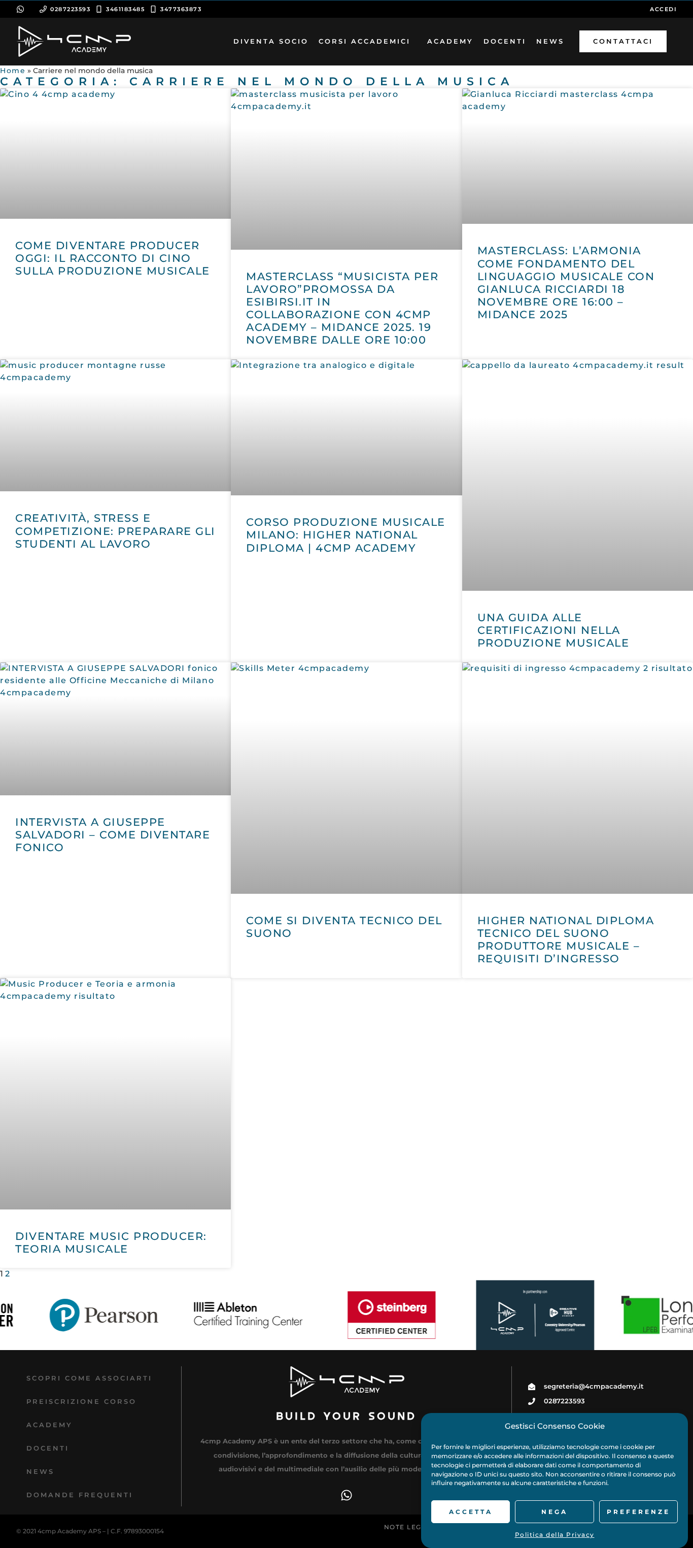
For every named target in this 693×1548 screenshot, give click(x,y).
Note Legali (409, 1527)
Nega (554, 1512)
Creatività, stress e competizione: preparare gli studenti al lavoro (115, 531)
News (40, 1471)
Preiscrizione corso (81, 1401)
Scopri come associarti (89, 1378)
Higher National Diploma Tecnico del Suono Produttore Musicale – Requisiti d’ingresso (565, 939)
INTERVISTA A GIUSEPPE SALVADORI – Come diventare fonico (112, 835)
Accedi (663, 9)
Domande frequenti (79, 1495)
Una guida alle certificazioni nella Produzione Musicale (553, 630)
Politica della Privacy (555, 1534)
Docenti (47, 1448)
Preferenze (638, 1512)
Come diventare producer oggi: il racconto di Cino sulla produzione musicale (112, 258)
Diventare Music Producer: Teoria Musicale (111, 1242)
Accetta (471, 1512)
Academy (49, 1425)
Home (12, 70)
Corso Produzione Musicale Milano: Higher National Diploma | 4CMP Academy (345, 535)
